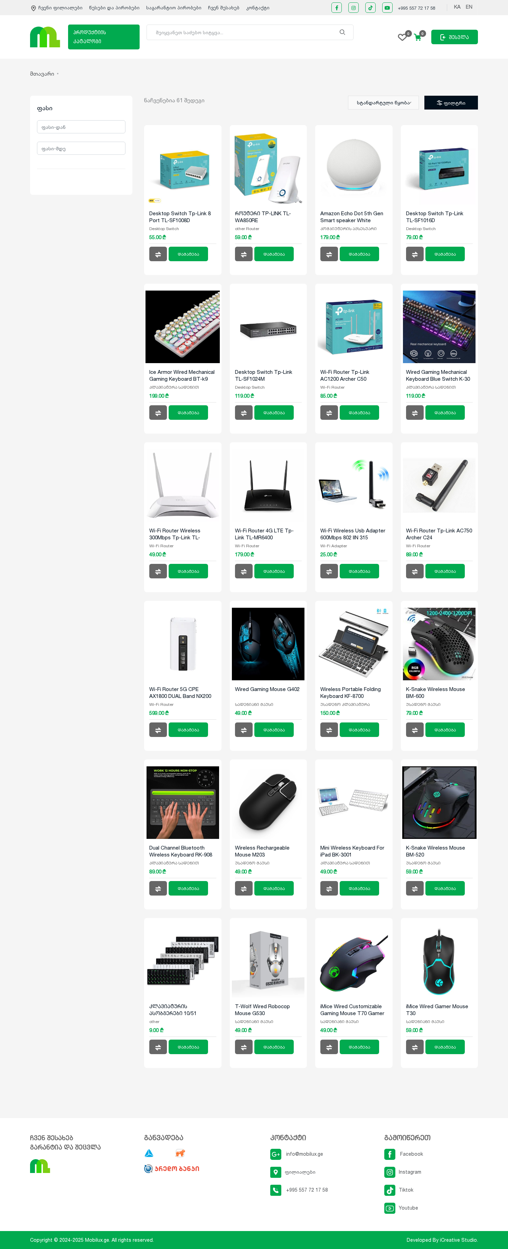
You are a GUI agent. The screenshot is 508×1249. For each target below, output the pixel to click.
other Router (247, 228)
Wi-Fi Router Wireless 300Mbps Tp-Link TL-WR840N (174, 534)
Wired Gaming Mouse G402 (267, 689)
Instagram (410, 1172)
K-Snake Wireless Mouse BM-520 (435, 851)
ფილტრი (454, 103)
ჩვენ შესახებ (223, 7)
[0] (402, 36)
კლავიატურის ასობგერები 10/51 (173, 1009)
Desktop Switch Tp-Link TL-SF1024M (263, 375)
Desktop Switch (164, 228)
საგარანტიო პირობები (174, 7)
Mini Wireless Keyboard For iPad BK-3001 (352, 851)
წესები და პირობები (115, 7)
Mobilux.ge (97, 1240)
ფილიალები (300, 1172)
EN (469, 6)
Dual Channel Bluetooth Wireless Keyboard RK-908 (180, 851)
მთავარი (42, 73)
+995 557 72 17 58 (416, 8)
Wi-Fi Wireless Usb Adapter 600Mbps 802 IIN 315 (352, 534)
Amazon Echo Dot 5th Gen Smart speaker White (351, 217)
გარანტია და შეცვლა (65, 1147)
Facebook (411, 1154)
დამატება (188, 254)
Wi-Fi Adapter (333, 545)
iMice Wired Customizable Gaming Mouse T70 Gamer (352, 1009)
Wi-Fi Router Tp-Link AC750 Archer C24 (439, 534)
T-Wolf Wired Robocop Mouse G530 (262, 1009)
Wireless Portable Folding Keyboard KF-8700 (350, 692)
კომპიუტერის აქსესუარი (348, 228)
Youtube (408, 1208)
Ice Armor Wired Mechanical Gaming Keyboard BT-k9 (182, 375)
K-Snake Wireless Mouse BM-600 (435, 692)
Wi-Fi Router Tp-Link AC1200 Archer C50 (344, 375)
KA (457, 6)
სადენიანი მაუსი (254, 704)
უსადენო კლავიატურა (345, 704)
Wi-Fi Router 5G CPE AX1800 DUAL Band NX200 (180, 692)
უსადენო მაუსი (423, 704)
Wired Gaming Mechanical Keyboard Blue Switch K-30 (438, 375)
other (154, 1021)
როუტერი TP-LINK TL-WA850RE (263, 217)
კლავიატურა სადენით (174, 387)
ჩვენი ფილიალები (60, 7)
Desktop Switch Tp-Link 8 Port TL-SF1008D (180, 217)
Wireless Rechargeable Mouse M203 (262, 851)
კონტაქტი (258, 7)
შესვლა (459, 37)
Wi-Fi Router (332, 387)
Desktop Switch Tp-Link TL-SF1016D (434, 217)
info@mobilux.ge (304, 1154)
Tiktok (406, 1190)
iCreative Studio (458, 1240)
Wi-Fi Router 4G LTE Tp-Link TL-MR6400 (264, 534)
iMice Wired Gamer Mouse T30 (437, 1009)
